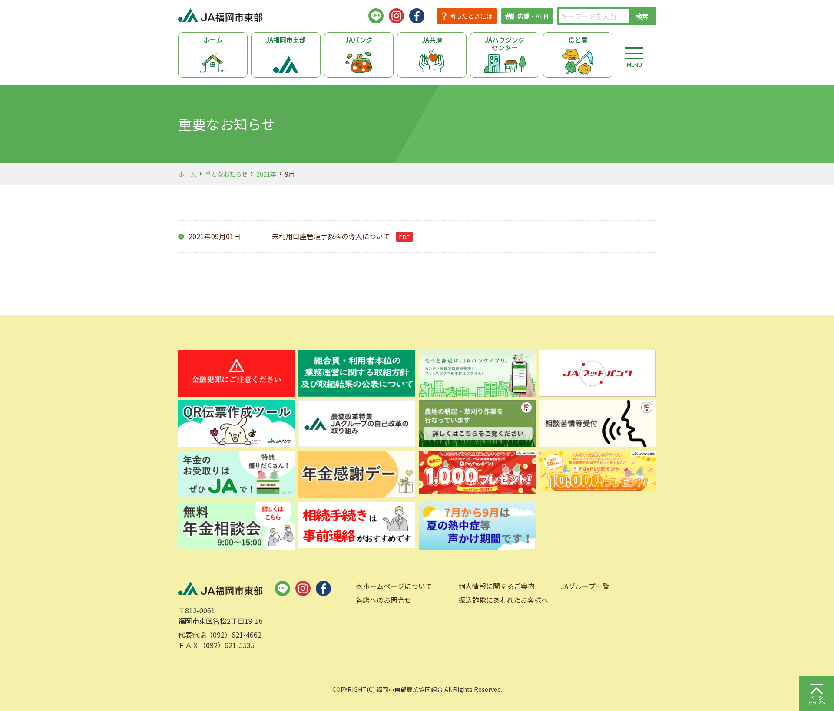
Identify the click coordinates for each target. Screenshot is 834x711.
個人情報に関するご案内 (496, 586)
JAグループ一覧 (584, 586)
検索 (642, 16)
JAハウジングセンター (505, 43)
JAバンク (359, 39)
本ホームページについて (394, 586)
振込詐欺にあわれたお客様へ (503, 600)
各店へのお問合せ (383, 600)
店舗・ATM (532, 16)
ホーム (213, 39)
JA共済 (432, 39)
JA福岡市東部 (286, 39)
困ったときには (471, 16)
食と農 (578, 39)
